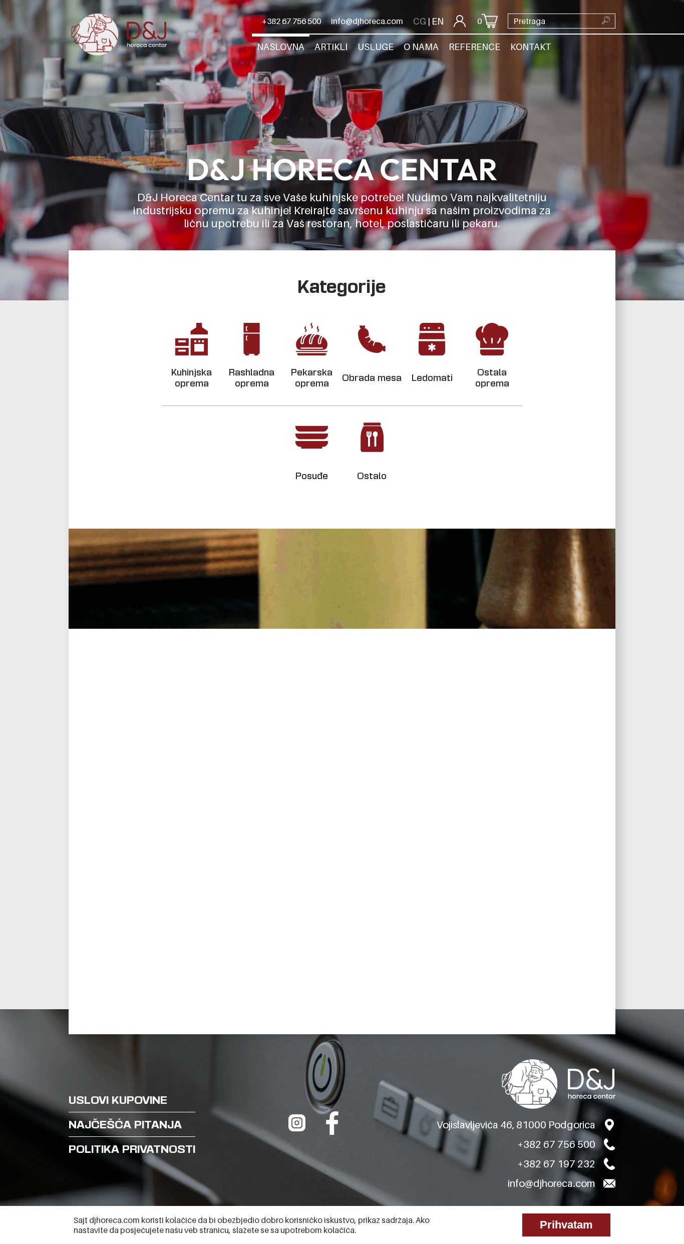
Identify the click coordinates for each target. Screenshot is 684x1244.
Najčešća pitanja (125, 1124)
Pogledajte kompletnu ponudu (161, 1071)
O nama (421, 47)
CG (419, 21)
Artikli (331, 47)
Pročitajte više (452, 919)
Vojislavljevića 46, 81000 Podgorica (516, 1125)
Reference (474, 47)
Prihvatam (566, 1224)
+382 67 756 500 (291, 21)
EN (438, 21)
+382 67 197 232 (556, 1164)
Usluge (376, 47)
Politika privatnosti (132, 1149)
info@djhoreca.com (367, 21)
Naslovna (280, 47)
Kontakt (530, 47)
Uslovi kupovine (118, 1100)
